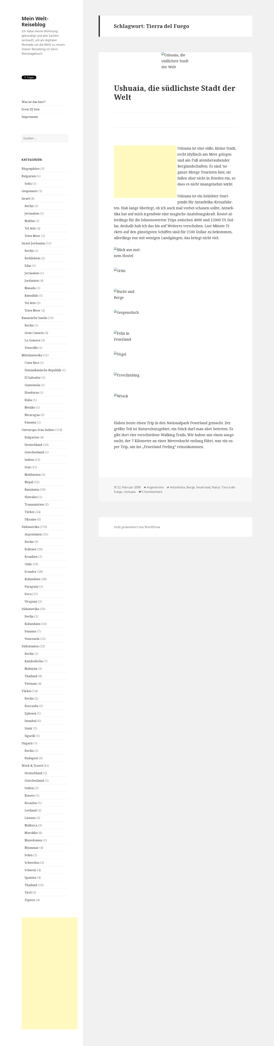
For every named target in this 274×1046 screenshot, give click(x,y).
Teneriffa (31, 348)
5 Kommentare (152, 492)
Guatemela (32, 385)
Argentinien (33, 534)
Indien (29, 460)
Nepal (29, 482)
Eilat (28, 266)
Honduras (32, 392)
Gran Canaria (34, 333)
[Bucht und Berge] (175, 299)
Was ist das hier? (33, 102)
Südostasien (30, 646)
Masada (30, 288)
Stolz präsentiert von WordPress (137, 527)
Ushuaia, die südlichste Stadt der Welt (174, 92)
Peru (28, 594)
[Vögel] (175, 361)
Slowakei (31, 497)
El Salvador (33, 378)
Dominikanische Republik (43, 370)
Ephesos (30, 713)
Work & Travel (32, 766)
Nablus (30, 221)
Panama (30, 422)
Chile (28, 564)
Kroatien (31, 803)
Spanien (30, 877)
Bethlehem (32, 258)
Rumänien (32, 489)
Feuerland (203, 487)
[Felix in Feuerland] (175, 341)
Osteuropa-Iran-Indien (38, 430)
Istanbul (30, 721)
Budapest (31, 758)
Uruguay (31, 601)
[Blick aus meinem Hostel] (175, 257)
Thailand (31, 676)
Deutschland (33, 445)
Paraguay (31, 586)
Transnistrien (34, 504)
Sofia (28, 184)
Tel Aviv (30, 228)
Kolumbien (32, 579)
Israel (26, 198)
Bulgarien (29, 176)
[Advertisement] (50, 973)
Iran (28, 467)
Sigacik (30, 736)
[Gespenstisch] (175, 320)
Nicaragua (32, 415)
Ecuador (31, 572)
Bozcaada (31, 706)
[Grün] (175, 278)
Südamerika (30, 527)
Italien (29, 788)
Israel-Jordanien (33, 243)
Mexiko (30, 407)
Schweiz (30, 870)
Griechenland (34, 452)
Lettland (31, 810)
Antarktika (177, 487)
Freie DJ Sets (31, 109)
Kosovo (30, 795)
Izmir (28, 728)
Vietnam (31, 683)
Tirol (28, 892)
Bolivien (30, 549)
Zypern (30, 900)
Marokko (31, 833)
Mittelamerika (32, 355)
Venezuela (32, 639)
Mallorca (31, 825)
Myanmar (32, 848)
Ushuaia (130, 492)
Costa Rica (32, 363)
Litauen (30, 818)
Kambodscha (34, 661)
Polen (29, 855)
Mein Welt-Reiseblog (35, 21)
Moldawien (33, 475)
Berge (190, 487)
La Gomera (32, 340)
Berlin (29, 206)
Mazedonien (33, 840)
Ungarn (27, 743)
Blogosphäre (31, 169)
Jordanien (32, 281)
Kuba (28, 400)
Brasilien (31, 557)
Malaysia (31, 669)
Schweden (32, 863)
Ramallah (31, 295)
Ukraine (30, 519)
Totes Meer (32, 236)
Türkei (29, 512)
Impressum (30, 117)
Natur (216, 487)
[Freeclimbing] (175, 382)
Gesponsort (30, 191)
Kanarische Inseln (34, 318)
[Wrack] (175, 403)
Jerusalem (32, 213)
